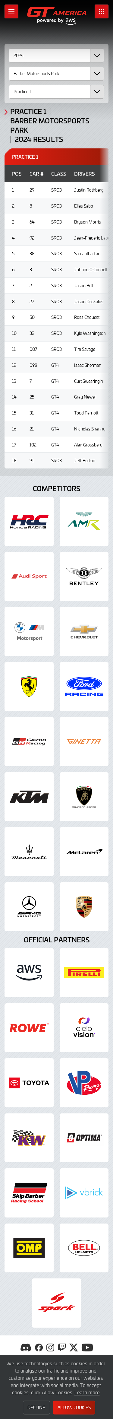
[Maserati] (29, 851)
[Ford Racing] (84, 686)
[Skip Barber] (29, 1192)
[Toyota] (29, 1082)
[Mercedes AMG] (29, 907)
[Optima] (84, 1138)
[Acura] (29, 521)
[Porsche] (84, 907)
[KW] (29, 1138)
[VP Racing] (84, 1082)
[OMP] (29, 1248)
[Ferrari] (29, 686)
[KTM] (29, 796)
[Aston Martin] (84, 521)
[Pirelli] (84, 972)
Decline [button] (36, 1407)
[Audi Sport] (29, 576)
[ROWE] (29, 1027)
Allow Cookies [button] (74, 1407)
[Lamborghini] (84, 796)
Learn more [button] (87, 1392)
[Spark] (56, 1303)
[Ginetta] (84, 741)
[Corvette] (84, 631)
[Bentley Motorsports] (84, 576)
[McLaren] (84, 851)
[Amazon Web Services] (29, 972)
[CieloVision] (84, 1027)
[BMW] (29, 631)
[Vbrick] (84, 1192)
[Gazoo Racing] (29, 741)
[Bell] (84, 1248)
